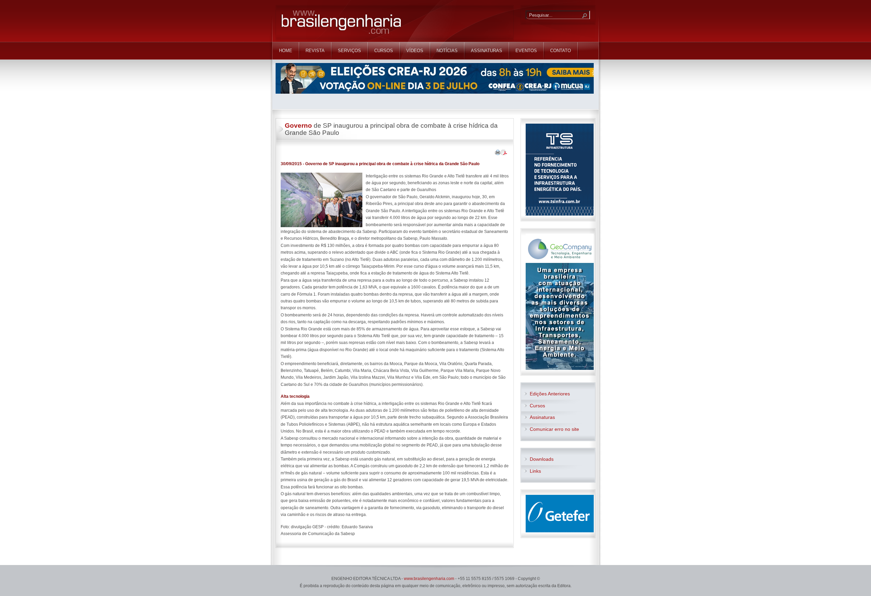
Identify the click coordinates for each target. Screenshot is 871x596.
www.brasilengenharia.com (429, 578)
